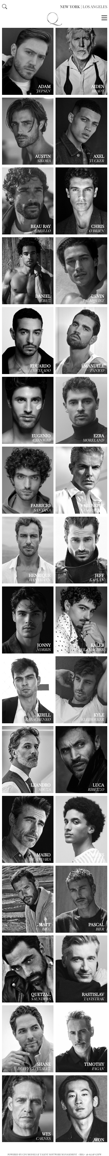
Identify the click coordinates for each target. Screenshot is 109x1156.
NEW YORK (70, 6)
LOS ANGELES (95, 6)
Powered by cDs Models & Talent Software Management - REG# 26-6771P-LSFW (54, 1154)
